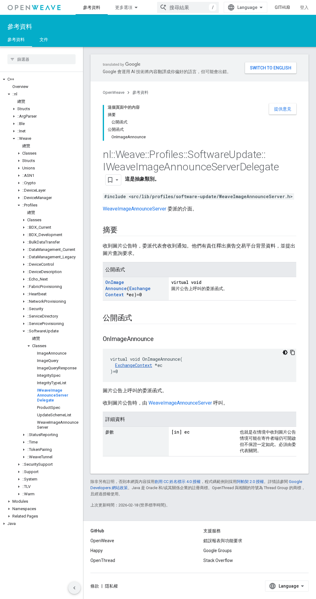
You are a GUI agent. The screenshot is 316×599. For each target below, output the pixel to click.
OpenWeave (113, 92)
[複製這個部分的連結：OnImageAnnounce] (160, 339)
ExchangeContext (133, 365)
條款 (94, 586)
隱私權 (111, 586)
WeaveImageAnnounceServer (134, 209)
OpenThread (102, 560)
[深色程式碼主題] (285, 352)
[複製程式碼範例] (292, 352)
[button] (41, 79)
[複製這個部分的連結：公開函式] (138, 318)
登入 (304, 7)
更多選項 (123, 7)
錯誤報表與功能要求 (222, 540)
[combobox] (188, 7)
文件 (44, 39)
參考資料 (91, 7)
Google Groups (217, 550)
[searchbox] (41, 59)
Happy (96, 550)
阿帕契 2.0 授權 (250, 481)
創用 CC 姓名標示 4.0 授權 (178, 481)
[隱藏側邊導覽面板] (74, 588)
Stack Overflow (218, 560)
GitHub (282, 7)
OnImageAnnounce (116, 285)
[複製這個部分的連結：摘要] (124, 230)
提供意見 (282, 108)
